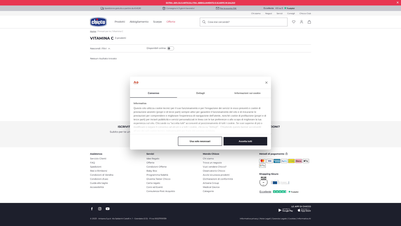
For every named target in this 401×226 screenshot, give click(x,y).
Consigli (291, 13)
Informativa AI (304, 218)
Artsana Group (211, 183)
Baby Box (151, 170)
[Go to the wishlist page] (293, 22)
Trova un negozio (212, 162)
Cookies (292, 218)
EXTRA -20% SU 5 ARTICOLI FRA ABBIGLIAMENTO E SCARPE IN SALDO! (200, 3)
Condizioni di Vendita (101, 174)
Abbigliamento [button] (139, 21)
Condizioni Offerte (156, 166)
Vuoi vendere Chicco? (215, 166)
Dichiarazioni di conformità (218, 179)
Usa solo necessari (200, 141)
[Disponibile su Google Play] (286, 210)
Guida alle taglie (99, 183)
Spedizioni (95, 166)
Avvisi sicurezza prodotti (216, 174)
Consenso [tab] (153, 93)
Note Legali (265, 218)
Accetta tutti (245, 141)
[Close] (397, 2)
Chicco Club (305, 13)
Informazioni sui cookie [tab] (247, 93)
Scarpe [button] (157, 21)
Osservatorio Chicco (214, 170)
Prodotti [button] (120, 21)
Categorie (208, 191)
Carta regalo (153, 183)
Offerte (150, 162)
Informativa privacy (249, 218)
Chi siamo (256, 13)
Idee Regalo (152, 158)
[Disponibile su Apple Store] (304, 210)
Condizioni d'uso (99, 179)
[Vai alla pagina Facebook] (92, 209)
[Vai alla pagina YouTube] (107, 209)
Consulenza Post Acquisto (160, 191)
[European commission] (280, 181)
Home (93, 31)
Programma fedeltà (157, 174)
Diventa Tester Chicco (158, 179)
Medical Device (211, 187)
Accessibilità (97, 187)
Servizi (280, 13)
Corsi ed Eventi (154, 187)
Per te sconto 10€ (228, 8)
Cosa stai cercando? (219, 22)
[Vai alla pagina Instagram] (100, 209)
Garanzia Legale (279, 218)
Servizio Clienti (98, 158)
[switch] (170, 48)
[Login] (301, 22)
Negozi (268, 13)
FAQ (92, 162)
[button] (117, 48)
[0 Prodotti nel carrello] (308, 24)
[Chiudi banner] (266, 83)
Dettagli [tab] (200, 93)
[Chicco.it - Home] (98, 22)
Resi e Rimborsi (98, 170)
